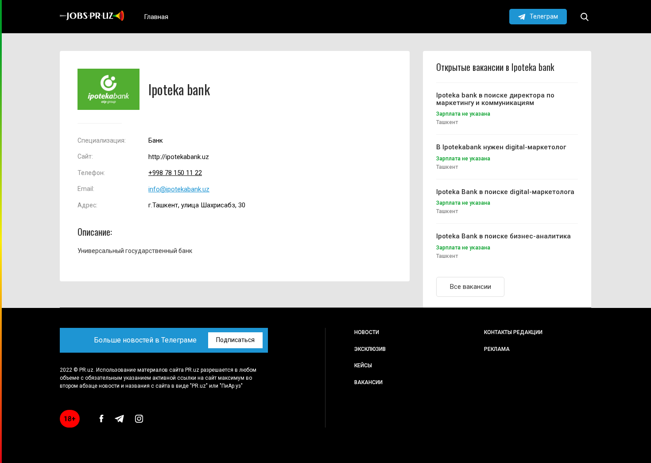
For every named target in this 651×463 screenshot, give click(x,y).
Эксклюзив (370, 349)
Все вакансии (470, 287)
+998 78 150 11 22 (175, 173)
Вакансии (368, 382)
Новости (366, 332)
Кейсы (363, 365)
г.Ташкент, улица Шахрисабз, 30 (196, 205)
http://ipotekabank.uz (178, 157)
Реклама (497, 349)
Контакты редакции (513, 332)
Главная (156, 17)
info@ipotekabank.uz (178, 189)
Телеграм (544, 16)
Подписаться (235, 339)
